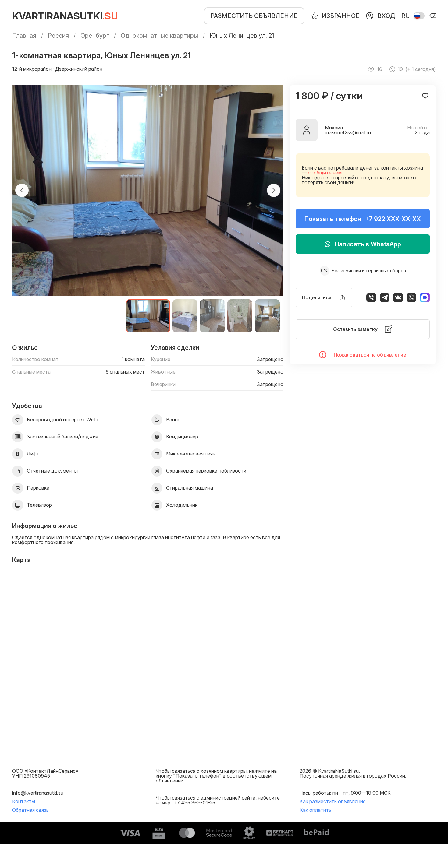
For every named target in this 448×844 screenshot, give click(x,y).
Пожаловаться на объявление (370, 355)
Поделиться (316, 297)
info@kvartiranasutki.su (37, 792)
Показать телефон (362, 219)
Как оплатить (315, 809)
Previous (22, 190)
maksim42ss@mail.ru (348, 132)
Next (273, 190)
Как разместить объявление (333, 801)
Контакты (23, 801)
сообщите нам (325, 173)
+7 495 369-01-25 (194, 802)
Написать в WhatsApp (368, 244)
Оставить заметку (355, 329)
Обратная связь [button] (30, 809)
